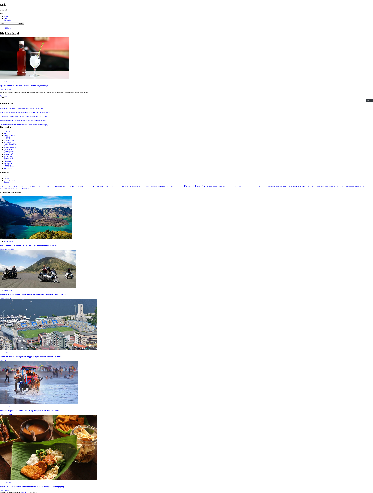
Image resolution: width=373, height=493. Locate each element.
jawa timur (79, 186)
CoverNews (24, 492)
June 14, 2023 (7, 89)
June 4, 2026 (7, 360)
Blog (5, 18)
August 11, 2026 (8, 249)
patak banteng (271, 186)
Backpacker (7, 132)
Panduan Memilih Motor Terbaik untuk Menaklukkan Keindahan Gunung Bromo (25, 112)
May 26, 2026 (7, 414)
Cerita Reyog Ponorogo (26, 186)
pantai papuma (229, 186)
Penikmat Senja (8, 153)
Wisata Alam (8, 163)
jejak (3, 4)
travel (362, 186)
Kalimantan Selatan (88, 186)
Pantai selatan (252, 186)
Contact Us (7, 20)
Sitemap (6, 182)
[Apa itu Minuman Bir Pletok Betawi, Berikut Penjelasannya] (34, 78)
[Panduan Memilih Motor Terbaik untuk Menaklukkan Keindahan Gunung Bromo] (38, 287)
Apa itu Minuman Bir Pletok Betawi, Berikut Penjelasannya (24, 86)
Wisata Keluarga (9, 167)
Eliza (1, 89)
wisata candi (368, 186)
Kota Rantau (142, 186)
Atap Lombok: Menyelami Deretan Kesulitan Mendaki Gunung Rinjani (22, 108)
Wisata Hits (7, 165)
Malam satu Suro (171, 186)
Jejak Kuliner (8, 139)
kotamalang (135, 186)
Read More (3, 96)
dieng (33, 186)
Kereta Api (7, 142)
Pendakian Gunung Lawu (283, 186)
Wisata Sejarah (8, 168)
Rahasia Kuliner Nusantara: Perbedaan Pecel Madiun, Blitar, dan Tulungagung (24, 125)
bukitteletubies (16, 186)
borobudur (6, 186)
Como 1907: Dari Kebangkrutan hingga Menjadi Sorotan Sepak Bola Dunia (23, 116)
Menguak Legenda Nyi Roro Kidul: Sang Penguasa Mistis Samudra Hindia (23, 120)
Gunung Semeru (69, 186)
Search (2, 98)
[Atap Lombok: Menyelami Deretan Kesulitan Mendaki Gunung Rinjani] (36, 238)
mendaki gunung (179, 186)
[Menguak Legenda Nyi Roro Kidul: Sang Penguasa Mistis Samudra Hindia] (39, 403)
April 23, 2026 (7, 490)
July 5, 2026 (7, 298)
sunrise (357, 186)
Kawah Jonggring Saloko (101, 186)
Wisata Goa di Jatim (5, 188)
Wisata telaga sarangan (16, 188)
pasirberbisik (258, 186)
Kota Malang (128, 186)
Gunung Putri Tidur (48, 186)
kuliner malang (162, 186)
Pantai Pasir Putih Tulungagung (241, 186)
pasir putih (264, 186)
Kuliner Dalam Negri (10, 82)
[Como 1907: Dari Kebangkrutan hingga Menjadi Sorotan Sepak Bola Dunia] (48, 349)
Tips (5, 160)
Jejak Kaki (7, 137)
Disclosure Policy (9, 180)
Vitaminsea (7, 161)
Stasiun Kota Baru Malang (340, 186)
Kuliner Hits (7, 146)
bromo (10, 186)
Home (6, 16)
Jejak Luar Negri (9, 140)
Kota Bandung (113, 186)
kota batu (120, 186)
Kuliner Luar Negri (10, 147)
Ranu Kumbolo (329, 186)
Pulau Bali (314, 186)
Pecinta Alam (8, 149)
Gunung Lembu (39, 186)
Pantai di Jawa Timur (196, 186)
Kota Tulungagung (151, 186)
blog (1, 186)
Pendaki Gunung (9, 151)
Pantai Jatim (222, 186)
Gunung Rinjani (58, 186)
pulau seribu (320, 186)
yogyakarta (25, 188)
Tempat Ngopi (8, 158)
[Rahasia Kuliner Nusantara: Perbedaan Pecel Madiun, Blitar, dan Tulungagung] (48, 479)
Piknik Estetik (8, 154)
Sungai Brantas (350, 186)
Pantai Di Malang (213, 186)
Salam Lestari (8, 156)
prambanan (308, 186)
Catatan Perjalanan (9, 135)
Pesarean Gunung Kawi (298, 186)
